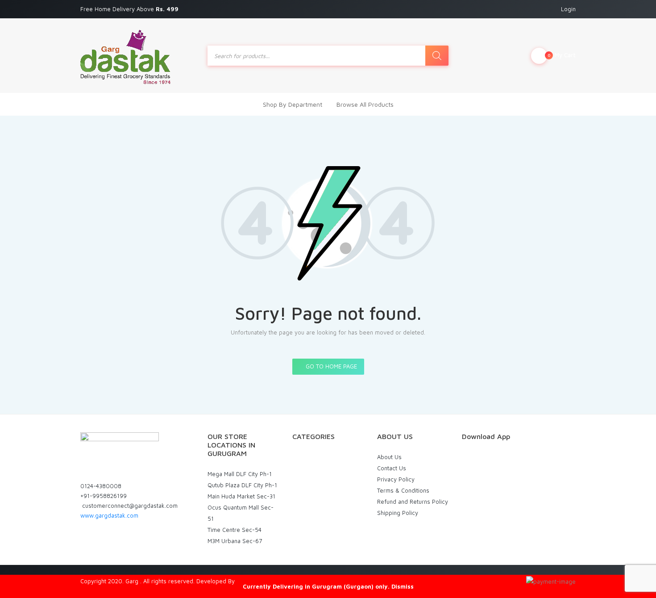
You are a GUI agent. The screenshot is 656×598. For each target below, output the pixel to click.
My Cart (562, 55)
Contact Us (391, 468)
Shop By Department (292, 104)
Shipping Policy (397, 512)
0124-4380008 (100, 485)
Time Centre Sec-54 (235, 529)
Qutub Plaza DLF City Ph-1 (242, 485)
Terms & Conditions (403, 490)
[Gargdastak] (125, 55)
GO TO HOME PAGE (330, 366)
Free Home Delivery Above (130, 9)
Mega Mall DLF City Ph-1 (240, 473)
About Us (389, 456)
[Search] (436, 56)
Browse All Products (365, 104)
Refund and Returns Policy (412, 501)
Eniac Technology (260, 581)
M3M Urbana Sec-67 (235, 540)
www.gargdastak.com (109, 515)
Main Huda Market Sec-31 (241, 496)
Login (568, 9)
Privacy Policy (396, 479)
